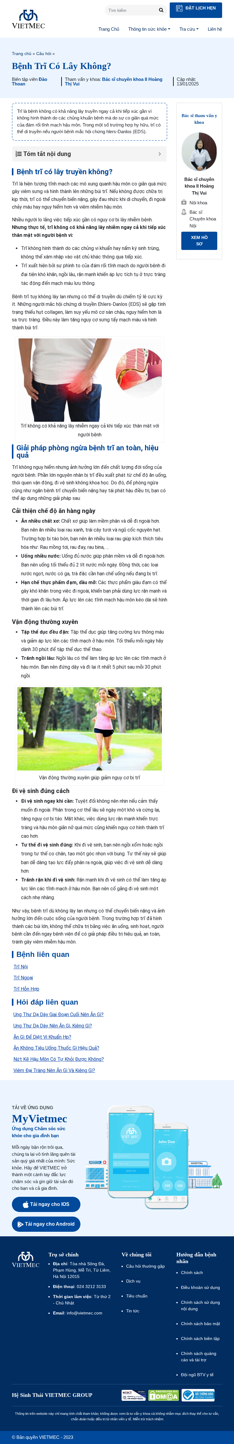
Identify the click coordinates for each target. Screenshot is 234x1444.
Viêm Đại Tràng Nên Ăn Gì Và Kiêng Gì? (54, 1070)
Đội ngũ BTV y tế (197, 1374)
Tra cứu (187, 29)
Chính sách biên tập (201, 1338)
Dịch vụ (133, 1281)
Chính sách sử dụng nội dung (200, 1305)
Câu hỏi (43, 53)
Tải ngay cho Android (50, 1224)
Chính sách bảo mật (200, 1323)
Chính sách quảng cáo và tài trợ (198, 1356)
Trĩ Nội (20, 967)
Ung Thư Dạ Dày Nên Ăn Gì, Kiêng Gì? (52, 1026)
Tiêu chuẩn (136, 1295)
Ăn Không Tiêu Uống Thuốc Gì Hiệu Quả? (56, 1048)
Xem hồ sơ (199, 240)
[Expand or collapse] (160, 153)
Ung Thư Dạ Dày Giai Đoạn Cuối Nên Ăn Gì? (58, 1014)
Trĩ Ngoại (23, 978)
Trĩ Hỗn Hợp (26, 989)
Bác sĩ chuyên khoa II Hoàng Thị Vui (113, 81)
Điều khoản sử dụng (200, 1287)
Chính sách (192, 1272)
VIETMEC (28, 18)
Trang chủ (21, 53)
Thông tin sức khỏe (147, 29)
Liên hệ (215, 29)
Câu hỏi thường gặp (145, 1266)
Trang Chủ (108, 29)
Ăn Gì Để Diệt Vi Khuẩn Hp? (42, 1037)
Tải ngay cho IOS (49, 1204)
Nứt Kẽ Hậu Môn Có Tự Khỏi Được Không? (58, 1059)
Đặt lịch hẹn (200, 7)
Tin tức (132, 1310)
